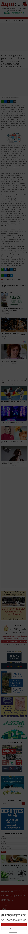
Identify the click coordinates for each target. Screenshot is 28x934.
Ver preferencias (14, 928)
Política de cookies (13, 932)
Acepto (14, 925)
